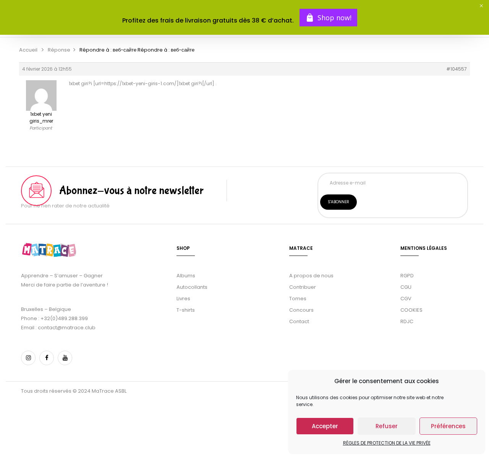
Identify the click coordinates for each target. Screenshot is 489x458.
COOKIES (411, 310)
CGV (405, 298)
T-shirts (185, 310)
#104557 (456, 69)
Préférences (448, 426)
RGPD (407, 275)
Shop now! (334, 17)
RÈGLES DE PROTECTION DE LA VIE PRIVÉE (387, 443)
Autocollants (191, 287)
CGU (405, 287)
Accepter (325, 426)
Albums (185, 275)
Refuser (387, 426)
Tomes (297, 298)
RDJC (407, 321)
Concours (301, 310)
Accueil (28, 49)
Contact (299, 321)
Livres (183, 298)
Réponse (59, 49)
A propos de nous (311, 275)
